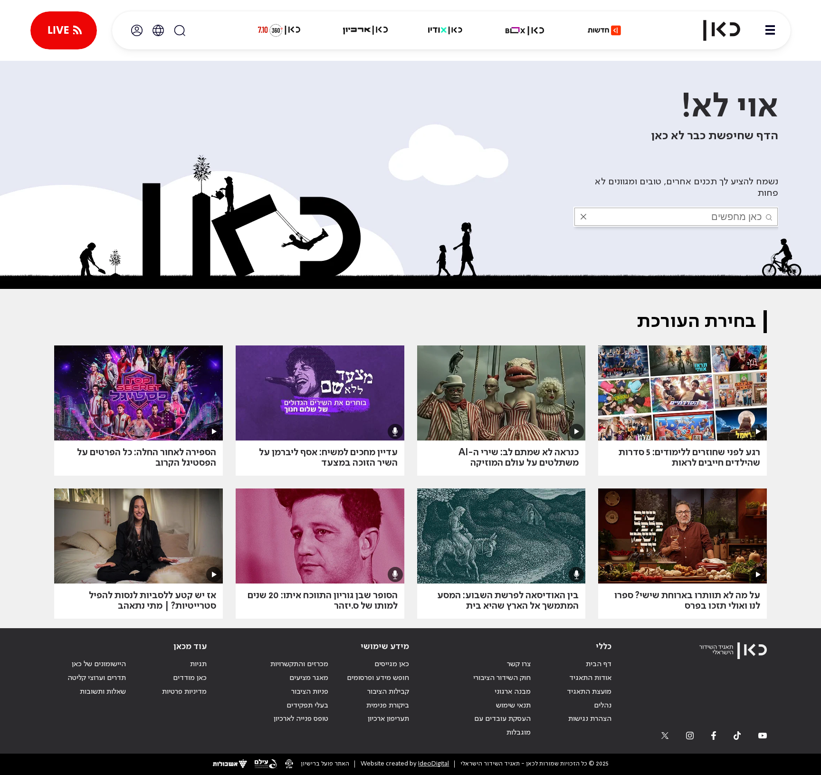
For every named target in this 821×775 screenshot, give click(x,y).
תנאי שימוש (513, 705)
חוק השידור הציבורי (502, 678)
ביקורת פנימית (387, 705)
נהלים (602, 705)
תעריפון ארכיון (388, 719)
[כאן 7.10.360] (279, 30)
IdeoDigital (433, 764)
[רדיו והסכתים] (445, 30)
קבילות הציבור (388, 692)
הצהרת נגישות (589, 719)
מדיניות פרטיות (184, 692)
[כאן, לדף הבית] (713, 30)
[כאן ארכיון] (365, 30)
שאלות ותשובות (103, 692)
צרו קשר (519, 664)
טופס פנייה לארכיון (301, 719)
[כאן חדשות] (604, 30)
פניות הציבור (309, 692)
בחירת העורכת (696, 321)
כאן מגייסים (391, 664)
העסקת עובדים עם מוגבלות (502, 726)
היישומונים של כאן (99, 664)
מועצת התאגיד (589, 692)
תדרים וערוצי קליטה (96, 678)
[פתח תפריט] (770, 30)
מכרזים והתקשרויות (299, 664)
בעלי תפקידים (307, 705)
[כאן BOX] (525, 30)
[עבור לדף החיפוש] (179, 30)
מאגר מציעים (308, 678)
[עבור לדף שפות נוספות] (158, 30)
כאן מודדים (190, 678)
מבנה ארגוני (513, 692)
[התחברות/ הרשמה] (136, 30)
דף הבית (598, 664)
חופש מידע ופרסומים (378, 678)
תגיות (198, 664)
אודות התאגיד (590, 678)
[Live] (63, 30)
